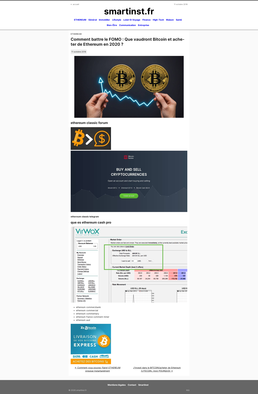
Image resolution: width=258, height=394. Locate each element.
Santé (179, 19)
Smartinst (143, 385)
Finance (146, 19)
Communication (127, 25)
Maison (170, 19)
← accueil (75, 4)
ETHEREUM (80, 19)
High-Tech (158, 19)
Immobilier (104, 19)
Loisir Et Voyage (131, 19)
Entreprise (143, 25)
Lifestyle (116, 19)
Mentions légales (117, 385)
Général (92, 19)
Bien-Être (112, 25)
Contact (132, 385)
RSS (187, 390)
